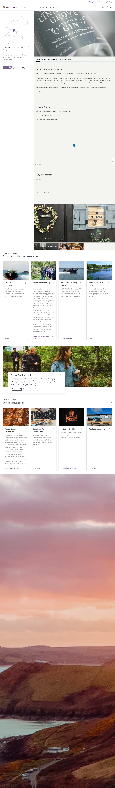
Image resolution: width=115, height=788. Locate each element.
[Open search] (111, 7)
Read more (41, 91)
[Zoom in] (113, 159)
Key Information (52, 59)
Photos (69, 59)
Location (44, 59)
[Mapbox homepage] (38, 164)
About (38, 59)
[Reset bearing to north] (113, 164)
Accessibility (62, 59)
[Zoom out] (113, 161)
